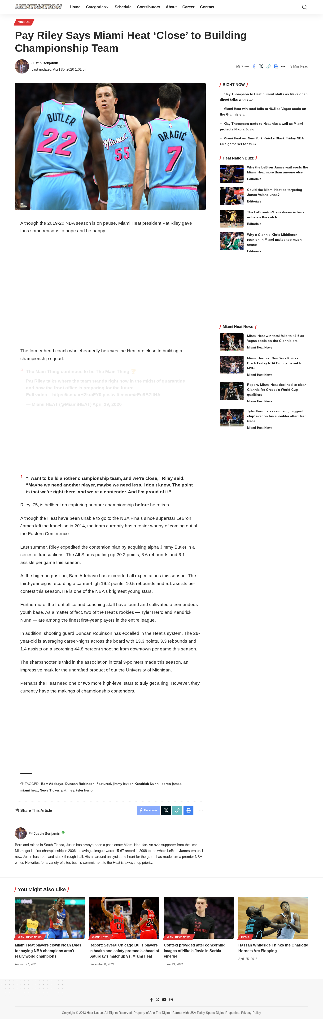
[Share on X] (261, 66)
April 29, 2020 (107, 404)
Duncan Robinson (80, 784)
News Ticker (49, 790)
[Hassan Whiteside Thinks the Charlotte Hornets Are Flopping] (273, 918)
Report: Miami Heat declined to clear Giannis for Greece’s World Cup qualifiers (276, 389)
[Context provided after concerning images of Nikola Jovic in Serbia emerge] (199, 918)
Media (245, 937)
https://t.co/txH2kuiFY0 (76, 394)
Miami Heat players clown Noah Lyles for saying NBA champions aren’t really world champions (48, 950)
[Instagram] (171, 1000)
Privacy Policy (251, 1013)
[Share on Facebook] (253, 66)
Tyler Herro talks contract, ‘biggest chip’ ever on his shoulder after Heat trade (276, 416)
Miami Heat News (259, 347)
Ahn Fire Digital (159, 1013)
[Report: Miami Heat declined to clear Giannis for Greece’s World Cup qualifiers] (232, 391)
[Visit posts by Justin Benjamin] (22, 66)
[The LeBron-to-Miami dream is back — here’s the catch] (232, 219)
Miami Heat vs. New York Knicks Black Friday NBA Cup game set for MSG (275, 363)
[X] (157, 1000)
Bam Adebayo (52, 784)
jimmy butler (123, 784)
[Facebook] (151, 1000)
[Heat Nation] (38, 7)
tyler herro (84, 790)
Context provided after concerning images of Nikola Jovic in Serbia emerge (195, 950)
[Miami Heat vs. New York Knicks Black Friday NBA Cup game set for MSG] (232, 365)
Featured (103, 784)
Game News (100, 937)
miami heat (29, 790)
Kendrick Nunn (147, 784)
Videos (24, 22)
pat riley (67, 790)
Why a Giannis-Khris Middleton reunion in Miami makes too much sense (274, 239)
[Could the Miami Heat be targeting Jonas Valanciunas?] (232, 196)
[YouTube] (164, 1000)
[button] (304, 7)
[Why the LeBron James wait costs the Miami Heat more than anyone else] (232, 174)
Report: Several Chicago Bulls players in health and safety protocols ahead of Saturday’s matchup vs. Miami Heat (124, 950)
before (142, 504)
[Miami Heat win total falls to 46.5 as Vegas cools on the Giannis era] (232, 342)
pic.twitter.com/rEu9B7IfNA (132, 394)
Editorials (254, 179)
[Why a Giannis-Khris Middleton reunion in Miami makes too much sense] (232, 241)
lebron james (171, 784)
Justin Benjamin (44, 63)
